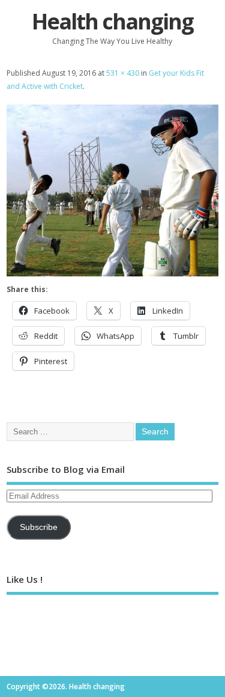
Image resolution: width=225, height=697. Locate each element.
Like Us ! (25, 579)
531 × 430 (122, 73)
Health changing (112, 21)
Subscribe (39, 527)
